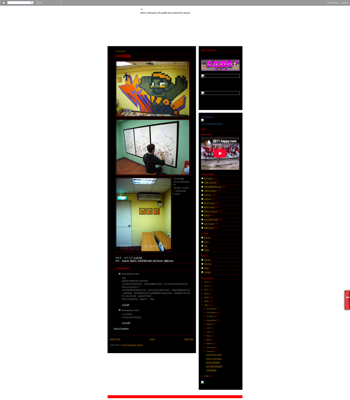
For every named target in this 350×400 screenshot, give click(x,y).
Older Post (189, 339)
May (209, 336)
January (210, 351)
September (212, 320)
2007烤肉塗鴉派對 (214, 366)
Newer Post (115, 339)
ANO (141, 9)
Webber (207, 272)
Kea (205, 246)
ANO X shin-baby (214, 359)
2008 (206, 301)
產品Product (209, 203)
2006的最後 (123, 56)
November (211, 312)
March (210, 343)
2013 (206, 282)
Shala (206, 268)
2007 (206, 305)
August (209, 324)
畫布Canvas (209, 207)
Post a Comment (121, 328)
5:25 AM (125, 305)
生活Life (125, 261)
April (208, 340)
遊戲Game (169, 261)
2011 (206, 290)
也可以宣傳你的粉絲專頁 (212, 124)
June (209, 332)
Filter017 (208, 264)
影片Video (208, 178)
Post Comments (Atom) (132, 345)
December (211, 309)
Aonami (207, 260)
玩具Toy (207, 195)
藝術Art (133, 261)
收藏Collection (210, 182)
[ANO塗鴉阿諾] (202, 121)
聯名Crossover (210, 211)
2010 (206, 294)
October (210, 316)
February (211, 347)
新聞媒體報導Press (212, 186)
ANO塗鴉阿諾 (207, 117)
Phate (206, 250)
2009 (206, 297)
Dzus (206, 242)
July (209, 328)
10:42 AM (126, 323)
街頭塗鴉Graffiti (145, 261)
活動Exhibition (210, 191)
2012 (206, 286)
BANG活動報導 (213, 362)
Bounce (207, 237)
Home (152, 339)
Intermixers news (213, 354)
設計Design (158, 261)
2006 (206, 376)
